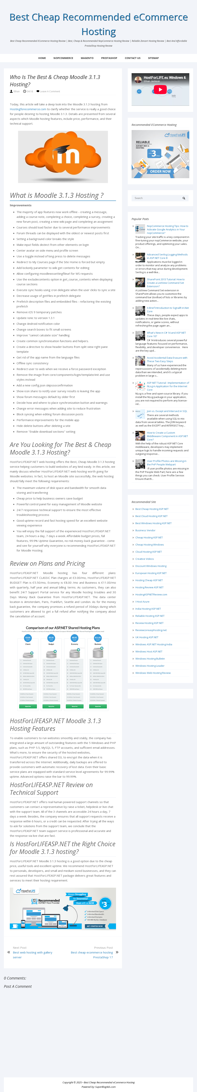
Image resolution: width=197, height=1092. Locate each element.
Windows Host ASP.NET (148, 651)
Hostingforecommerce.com (28, 109)
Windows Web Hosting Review (153, 673)
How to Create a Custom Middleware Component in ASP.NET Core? (167, 436)
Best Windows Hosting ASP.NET (153, 523)
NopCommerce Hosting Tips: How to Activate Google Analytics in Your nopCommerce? (167, 229)
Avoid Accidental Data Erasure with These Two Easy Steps (167, 359)
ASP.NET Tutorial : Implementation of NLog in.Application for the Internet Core (168, 386)
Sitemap (153, 58)
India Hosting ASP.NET (148, 608)
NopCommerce (63, 58)
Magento (87, 58)
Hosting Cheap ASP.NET (149, 580)
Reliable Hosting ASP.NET (149, 616)
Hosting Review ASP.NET (149, 587)
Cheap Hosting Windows (149, 544)
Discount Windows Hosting (150, 566)
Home (42, 58)
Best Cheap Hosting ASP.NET (152, 509)
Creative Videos (144, 559)
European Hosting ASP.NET (151, 573)
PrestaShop (109, 58)
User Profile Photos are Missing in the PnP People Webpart (166, 462)
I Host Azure (142, 601)
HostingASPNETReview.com (151, 594)
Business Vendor (145, 530)
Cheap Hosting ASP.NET (149, 537)
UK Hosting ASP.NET (146, 637)
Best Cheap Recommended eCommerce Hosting (109, 1082)
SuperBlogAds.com (105, 1087)
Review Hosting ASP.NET (149, 623)
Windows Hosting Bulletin (150, 658)
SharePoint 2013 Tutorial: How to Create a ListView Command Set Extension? (166, 283)
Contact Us (132, 58)
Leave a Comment (50, 91)
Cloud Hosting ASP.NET (148, 551)
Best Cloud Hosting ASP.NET (151, 516)
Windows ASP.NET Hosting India (153, 644)
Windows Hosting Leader (149, 665)
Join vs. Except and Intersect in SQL (167, 411)
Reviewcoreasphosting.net (151, 630)
